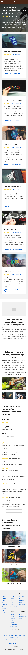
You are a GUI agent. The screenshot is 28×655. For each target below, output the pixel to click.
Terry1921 (4, 448)
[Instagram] (15, 630)
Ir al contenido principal (1, 1)
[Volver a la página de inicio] (14, 2)
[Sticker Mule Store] (9, 630)
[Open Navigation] (2, 2)
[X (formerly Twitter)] (12, 630)
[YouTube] (18, 630)
